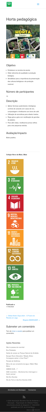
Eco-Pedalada (11, 350)
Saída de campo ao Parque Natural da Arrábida (22, 353)
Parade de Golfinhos (13, 361)
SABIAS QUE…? (11, 369)
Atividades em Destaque (17, 390)
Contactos (32, 390)
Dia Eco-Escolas (11, 377)
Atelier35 (37, 410)
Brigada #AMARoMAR (31, 320)
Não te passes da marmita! (15, 347)
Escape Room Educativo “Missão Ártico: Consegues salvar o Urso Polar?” (19, 357)
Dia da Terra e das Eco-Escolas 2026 (18, 380)
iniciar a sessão (17, 331)
